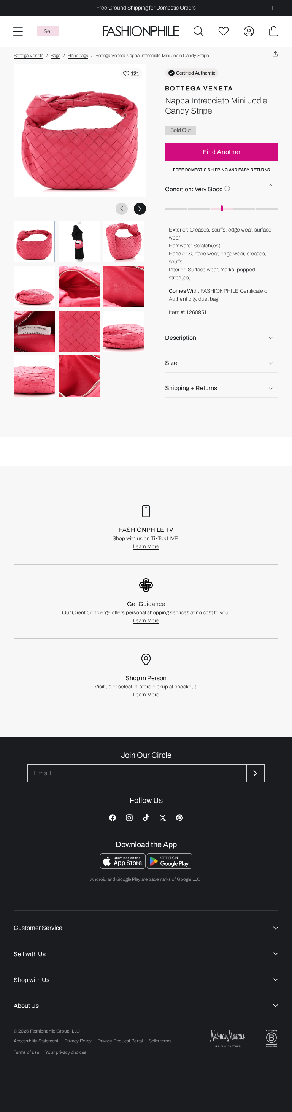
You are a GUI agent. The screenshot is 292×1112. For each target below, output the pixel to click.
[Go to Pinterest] (179, 817)
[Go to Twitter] (162, 817)
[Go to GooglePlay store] (169, 866)
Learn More (146, 546)
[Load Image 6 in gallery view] (123, 286)
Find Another (222, 152)
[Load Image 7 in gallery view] (34, 331)
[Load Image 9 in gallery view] (123, 331)
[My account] (248, 31)
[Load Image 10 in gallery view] (34, 376)
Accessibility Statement (36, 1041)
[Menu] (17, 31)
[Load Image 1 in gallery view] (34, 241)
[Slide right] (140, 209)
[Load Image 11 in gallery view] (79, 376)
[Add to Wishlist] (131, 73)
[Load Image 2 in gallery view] (79, 241)
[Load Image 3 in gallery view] (123, 241)
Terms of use (26, 1052)
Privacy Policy (78, 1041)
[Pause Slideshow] (273, 8)
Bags (55, 55)
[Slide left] (122, 209)
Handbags (78, 55)
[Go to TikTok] (146, 817)
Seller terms (160, 1041)
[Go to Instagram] (129, 817)
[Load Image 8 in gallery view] (79, 331)
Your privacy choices (65, 1052)
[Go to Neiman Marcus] (227, 1038)
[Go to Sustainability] (271, 1038)
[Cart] (273, 31)
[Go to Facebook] (112, 817)
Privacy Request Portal (120, 1041)
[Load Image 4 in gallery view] (34, 286)
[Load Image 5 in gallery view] (79, 286)
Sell (48, 31)
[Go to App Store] (123, 866)
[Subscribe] (254, 773)
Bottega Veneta (28, 55)
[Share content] (275, 54)
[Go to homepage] (141, 31)
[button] (198, 31)
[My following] (223, 31)
